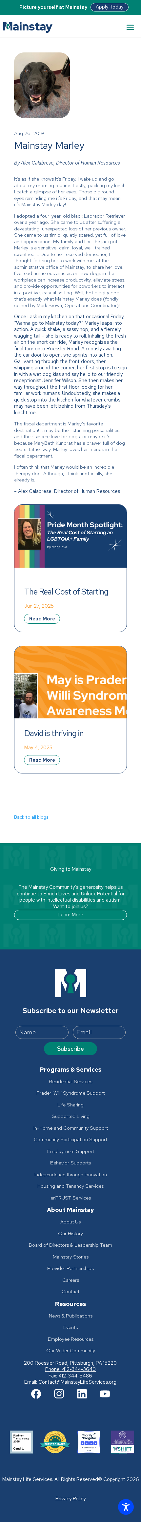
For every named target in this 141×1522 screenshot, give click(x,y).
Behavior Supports (70, 1163)
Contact (70, 1292)
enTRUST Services (70, 1198)
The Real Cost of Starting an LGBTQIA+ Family (67, 591)
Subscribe (70, 1048)
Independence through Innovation (70, 1175)
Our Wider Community (70, 1351)
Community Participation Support (70, 1140)
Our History (70, 1234)
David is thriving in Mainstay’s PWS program (66, 733)
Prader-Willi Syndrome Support (70, 1093)
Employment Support (70, 1151)
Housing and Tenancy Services (70, 1186)
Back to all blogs (31, 817)
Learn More (70, 914)
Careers (70, 1280)
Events (70, 1327)
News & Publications (70, 1316)
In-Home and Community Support (70, 1128)
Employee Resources (70, 1339)
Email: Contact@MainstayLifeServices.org (70, 1382)
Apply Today (109, 7)
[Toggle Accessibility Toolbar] (125, 1506)
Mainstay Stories (71, 1257)
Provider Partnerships (70, 1268)
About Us (70, 1222)
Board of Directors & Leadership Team (70, 1245)
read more (42, 618)
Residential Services (70, 1082)
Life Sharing (70, 1105)
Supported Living (71, 1116)
